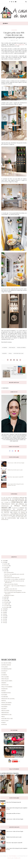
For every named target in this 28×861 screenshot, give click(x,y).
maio (5, 570)
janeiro (6, 564)
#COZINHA (14, 30)
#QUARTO (4, 353)
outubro (6, 604)
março (6, 567)
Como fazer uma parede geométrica (13, 590)
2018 (4, 612)
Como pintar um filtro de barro (13, 813)
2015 (4, 562)
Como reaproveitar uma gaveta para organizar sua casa (15, 484)
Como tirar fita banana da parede (13, 802)
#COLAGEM (5, 499)
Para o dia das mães (9, 572)
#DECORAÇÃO (12, 347)
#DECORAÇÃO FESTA (8, 504)
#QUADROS (14, 513)
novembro (7, 605)
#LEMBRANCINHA (6, 509)
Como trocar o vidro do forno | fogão (15, 462)
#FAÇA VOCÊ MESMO (6, 686)
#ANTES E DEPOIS (18, 497)
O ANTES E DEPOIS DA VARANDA (9, 773)
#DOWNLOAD (4, 506)
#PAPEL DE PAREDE (21, 347)
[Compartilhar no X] (11, 360)
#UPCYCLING (11, 518)
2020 (4, 615)
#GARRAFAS (14, 508)
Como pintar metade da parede (11, 577)
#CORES (12, 500)
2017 (4, 610)
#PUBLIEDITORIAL (5, 513)
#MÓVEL (6, 512)
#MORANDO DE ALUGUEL (19, 510)
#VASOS (22, 518)
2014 (4, 560)
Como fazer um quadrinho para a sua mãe (14, 574)
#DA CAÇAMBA (5, 502)
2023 (4, 621)
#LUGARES (20, 509)
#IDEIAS (21, 508)
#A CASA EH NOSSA (6, 497)
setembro (6, 602)
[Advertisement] (14, 538)
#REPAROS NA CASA (5, 516)
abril (5, 569)
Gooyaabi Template (14, 858)
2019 (4, 614)
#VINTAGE (4, 519)
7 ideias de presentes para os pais (14, 469)
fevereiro (6, 565)
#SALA (10, 353)
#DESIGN (21, 504)
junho (5, 597)
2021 (4, 617)
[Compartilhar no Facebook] (8, 360)
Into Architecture (19, 44)
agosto (6, 600)
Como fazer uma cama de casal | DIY (15, 477)
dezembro (6, 607)
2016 (4, 609)
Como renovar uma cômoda (11, 584)
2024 (4, 622)
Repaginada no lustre (9, 595)
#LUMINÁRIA (5, 510)
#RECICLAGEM (7, 515)
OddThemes (12, 855)
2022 (4, 619)
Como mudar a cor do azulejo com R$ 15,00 (14, 579)
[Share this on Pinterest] (14, 360)
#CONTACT (4, 500)
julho (5, 598)
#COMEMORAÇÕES (18, 499)
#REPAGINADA (19, 515)
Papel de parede (8, 576)
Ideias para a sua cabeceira (10, 589)
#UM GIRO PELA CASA (18, 353)
